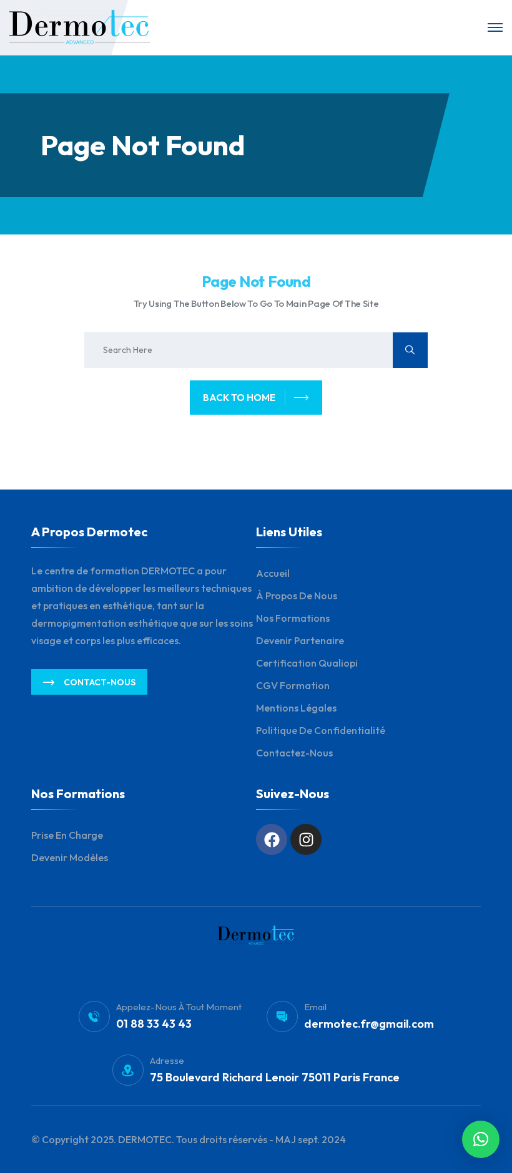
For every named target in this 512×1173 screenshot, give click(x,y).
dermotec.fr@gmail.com (369, 1023)
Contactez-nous (294, 752)
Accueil (273, 573)
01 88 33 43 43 (154, 1023)
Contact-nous (99, 682)
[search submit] (410, 350)
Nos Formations (293, 618)
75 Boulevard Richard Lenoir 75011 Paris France (275, 1077)
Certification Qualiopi (307, 663)
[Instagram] (306, 839)
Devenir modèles (69, 857)
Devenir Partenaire (300, 640)
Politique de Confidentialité (320, 730)
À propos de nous (296, 595)
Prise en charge (67, 835)
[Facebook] (271, 839)
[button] (481, 1139)
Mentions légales (296, 708)
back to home (239, 397)
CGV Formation (293, 685)
